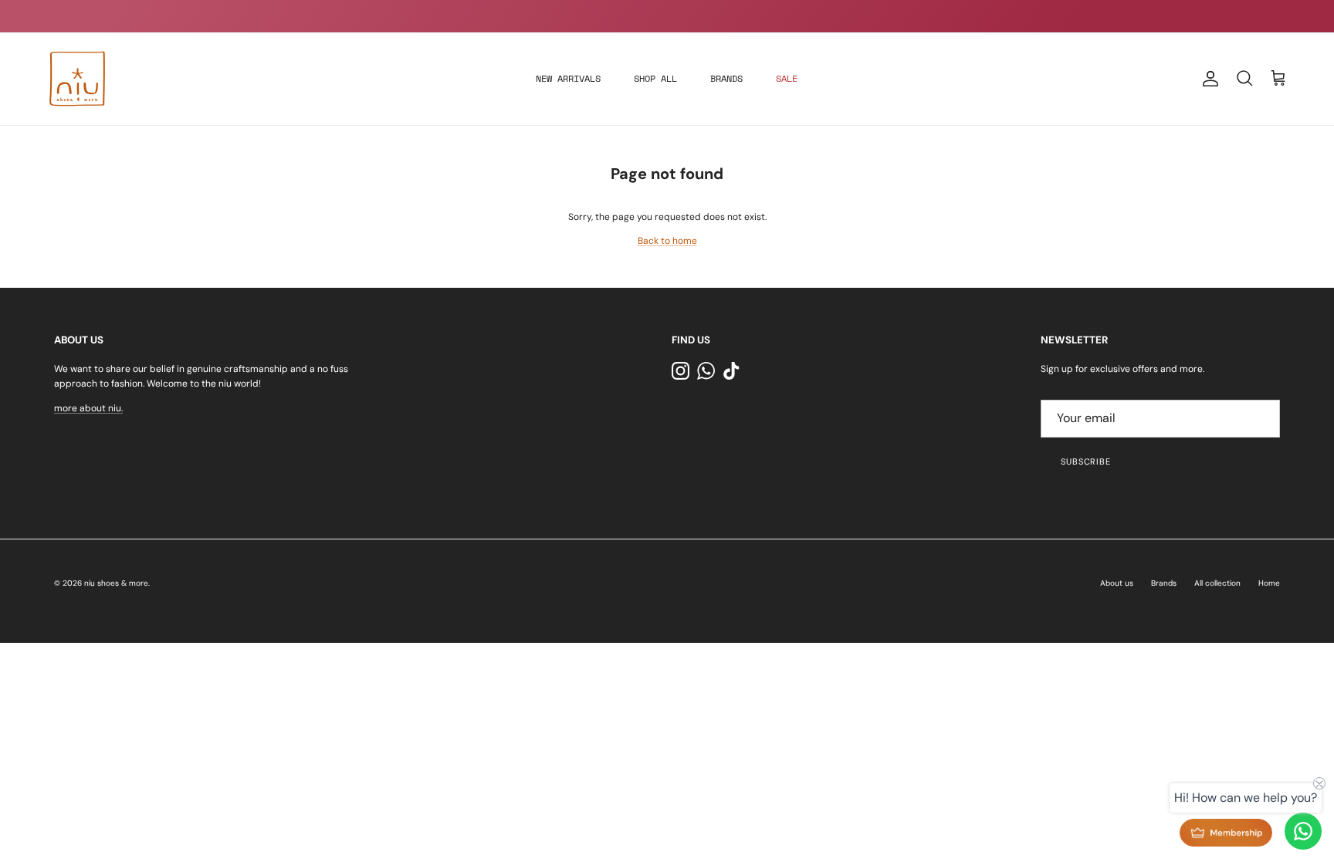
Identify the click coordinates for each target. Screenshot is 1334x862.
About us (1116, 583)
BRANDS (726, 78)
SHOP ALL (655, 78)
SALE (786, 78)
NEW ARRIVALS (568, 78)
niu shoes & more (116, 583)
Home (1269, 583)
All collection (1217, 583)
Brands (1164, 583)
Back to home (667, 241)
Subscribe (1086, 461)
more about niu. (88, 408)
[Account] (1207, 78)
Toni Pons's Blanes (640, 18)
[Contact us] (1303, 831)
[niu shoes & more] (77, 79)
